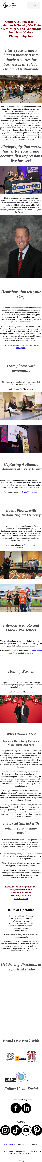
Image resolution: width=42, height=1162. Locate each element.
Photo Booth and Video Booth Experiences (25, 651)
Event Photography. (30, 492)
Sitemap (21, 1161)
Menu (34, 5)
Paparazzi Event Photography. (26, 546)
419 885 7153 (18, 389)
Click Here (8, 1144)
